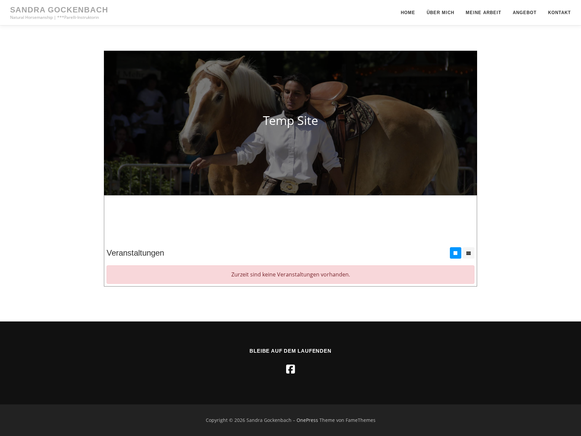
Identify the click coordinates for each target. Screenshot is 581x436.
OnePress (307, 420)
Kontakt (559, 12)
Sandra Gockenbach (59, 9)
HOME (408, 12)
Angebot (525, 12)
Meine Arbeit (483, 12)
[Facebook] (290, 369)
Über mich (440, 12)
